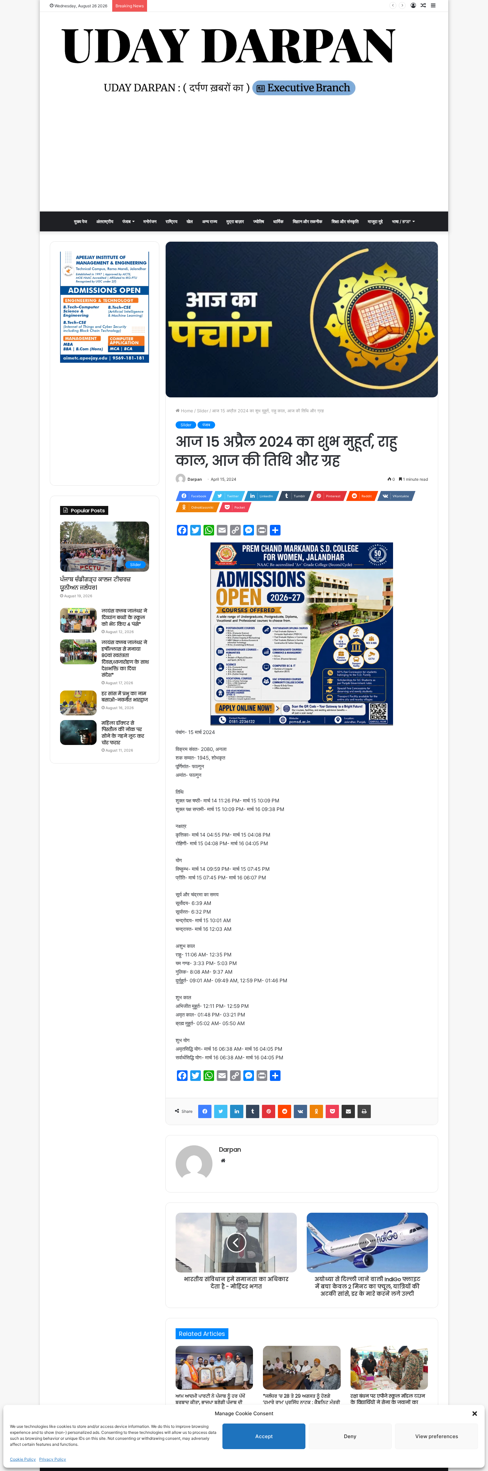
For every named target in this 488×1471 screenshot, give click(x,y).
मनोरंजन (149, 221)
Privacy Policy (52, 1459)
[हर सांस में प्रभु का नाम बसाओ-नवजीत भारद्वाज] (78, 703)
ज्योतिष (258, 221)
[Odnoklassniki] (316, 1111)
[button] (474, 1413)
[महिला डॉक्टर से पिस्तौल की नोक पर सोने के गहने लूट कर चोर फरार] (78, 732)
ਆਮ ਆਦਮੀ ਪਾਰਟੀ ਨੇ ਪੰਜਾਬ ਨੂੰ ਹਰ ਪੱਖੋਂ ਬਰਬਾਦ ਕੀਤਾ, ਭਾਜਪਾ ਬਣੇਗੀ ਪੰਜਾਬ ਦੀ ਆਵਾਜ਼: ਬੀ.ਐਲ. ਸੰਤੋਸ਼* (235, 5)
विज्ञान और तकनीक (307, 221)
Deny (350, 1436)
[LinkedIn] (236, 1111)
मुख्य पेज (80, 221)
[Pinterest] (268, 1111)
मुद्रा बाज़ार (235, 221)
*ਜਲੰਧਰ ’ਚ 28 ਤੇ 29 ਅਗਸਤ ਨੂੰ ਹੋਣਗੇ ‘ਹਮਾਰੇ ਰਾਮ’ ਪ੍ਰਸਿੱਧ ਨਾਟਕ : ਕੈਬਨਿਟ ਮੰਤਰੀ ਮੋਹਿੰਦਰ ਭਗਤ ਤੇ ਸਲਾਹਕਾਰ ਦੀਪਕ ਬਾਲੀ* (301, 1402)
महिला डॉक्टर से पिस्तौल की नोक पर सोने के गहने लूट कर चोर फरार (123, 733)
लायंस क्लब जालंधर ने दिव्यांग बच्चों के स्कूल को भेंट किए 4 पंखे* (124, 617)
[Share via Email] (348, 1111)
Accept (264, 1436)
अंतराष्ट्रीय (104, 221)
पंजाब (126, 221)
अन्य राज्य (209, 221)
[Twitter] (220, 1111)
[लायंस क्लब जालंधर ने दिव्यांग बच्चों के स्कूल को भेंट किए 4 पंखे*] (78, 620)
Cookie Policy (23, 1459)
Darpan (195, 479)
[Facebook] (204, 1111)
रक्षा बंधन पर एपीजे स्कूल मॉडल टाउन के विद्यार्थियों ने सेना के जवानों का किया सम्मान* (388, 1402)
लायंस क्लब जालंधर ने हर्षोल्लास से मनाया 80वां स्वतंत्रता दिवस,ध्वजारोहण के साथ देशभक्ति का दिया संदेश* (125, 658)
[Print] (364, 1111)
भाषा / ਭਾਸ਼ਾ (401, 221)
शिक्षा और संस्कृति (345, 221)
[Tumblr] (252, 1111)
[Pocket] (332, 1111)
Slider (202, 410)
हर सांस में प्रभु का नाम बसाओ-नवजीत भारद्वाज (125, 696)
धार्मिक (278, 221)
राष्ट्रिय (171, 221)
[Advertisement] (244, 161)
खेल (190, 221)
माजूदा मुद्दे (375, 221)
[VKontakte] (300, 1111)
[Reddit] (284, 1111)
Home (186, 410)
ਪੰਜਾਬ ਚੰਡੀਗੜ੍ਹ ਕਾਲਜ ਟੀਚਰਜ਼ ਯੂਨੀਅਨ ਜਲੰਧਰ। (95, 583)
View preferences (436, 1436)
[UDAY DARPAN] (244, 62)
